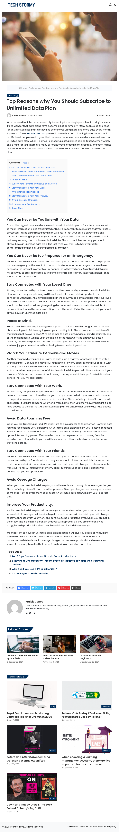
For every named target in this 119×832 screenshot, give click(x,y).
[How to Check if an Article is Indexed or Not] (59, 644)
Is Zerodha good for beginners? (90, 657)
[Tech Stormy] (21, 5)
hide (25, 163)
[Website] (27, 613)
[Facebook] (31, 613)
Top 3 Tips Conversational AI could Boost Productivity (44, 556)
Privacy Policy (96, 826)
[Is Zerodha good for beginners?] (96, 644)
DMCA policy (110, 826)
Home (24, 88)
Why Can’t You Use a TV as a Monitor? (34, 569)
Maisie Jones (18, 115)
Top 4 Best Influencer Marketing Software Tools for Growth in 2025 (29, 715)
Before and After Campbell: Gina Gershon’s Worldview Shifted (28, 758)
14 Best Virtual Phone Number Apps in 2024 (22, 657)
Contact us (72, 826)
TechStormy (16, 826)
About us (84, 826)
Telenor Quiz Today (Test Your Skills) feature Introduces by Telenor (86, 715)
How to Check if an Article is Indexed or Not (58, 657)
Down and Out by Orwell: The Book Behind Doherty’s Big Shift (29, 806)
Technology (34, 88)
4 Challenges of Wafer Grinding (30, 573)
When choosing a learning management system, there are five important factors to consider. (86, 760)
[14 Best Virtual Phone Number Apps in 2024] (23, 644)
